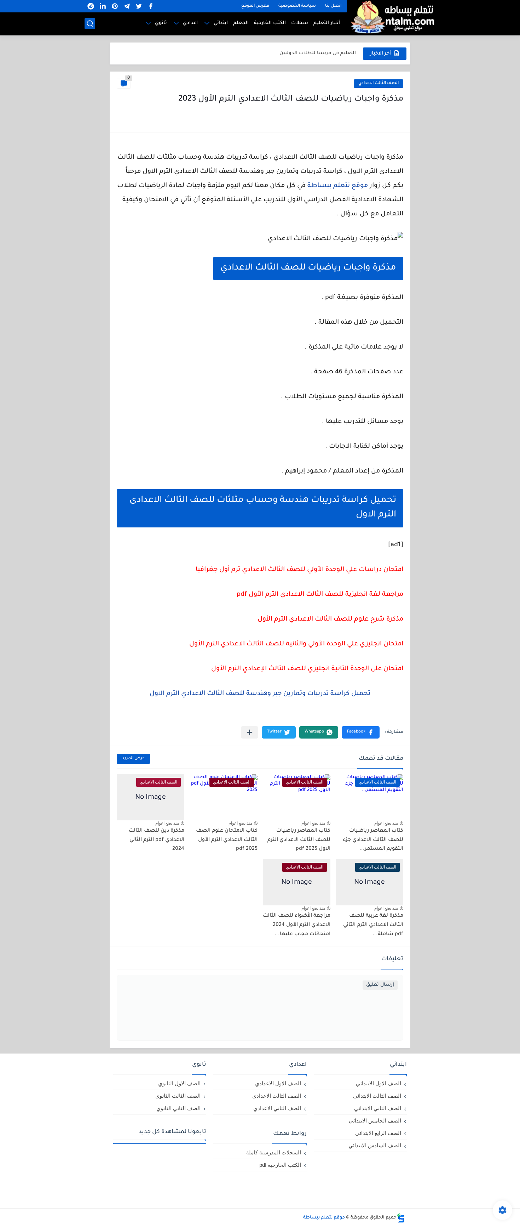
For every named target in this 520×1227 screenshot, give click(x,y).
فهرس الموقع (255, 6)
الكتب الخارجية (270, 23)
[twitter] (138, 6)
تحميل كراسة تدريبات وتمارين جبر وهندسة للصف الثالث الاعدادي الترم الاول (260, 693)
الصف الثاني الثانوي (178, 1108)
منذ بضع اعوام (386, 823)
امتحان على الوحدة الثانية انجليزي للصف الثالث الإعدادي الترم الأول (307, 669)
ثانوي (161, 23)
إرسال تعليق (380, 985)
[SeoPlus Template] (401, 1218)
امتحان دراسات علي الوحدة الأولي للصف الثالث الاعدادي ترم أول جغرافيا (299, 569)
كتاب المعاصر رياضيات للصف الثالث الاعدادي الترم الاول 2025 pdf (298, 840)
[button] (361, 732)
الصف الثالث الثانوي (178, 1096)
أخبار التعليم (326, 23)
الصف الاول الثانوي (179, 1083)
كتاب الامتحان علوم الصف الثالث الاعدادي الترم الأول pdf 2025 (227, 840)
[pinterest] (114, 6)
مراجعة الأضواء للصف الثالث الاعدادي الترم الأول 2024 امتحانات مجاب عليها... (296, 925)
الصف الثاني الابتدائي (377, 1108)
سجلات (299, 23)
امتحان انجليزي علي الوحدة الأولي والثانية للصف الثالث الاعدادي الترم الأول (296, 644)
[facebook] (150, 6)
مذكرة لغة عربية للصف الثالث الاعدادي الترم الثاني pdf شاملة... (373, 925)
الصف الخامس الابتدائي (375, 1121)
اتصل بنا (333, 6)
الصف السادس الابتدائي (374, 1145)
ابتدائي (221, 23)
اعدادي (190, 23)
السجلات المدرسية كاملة (273, 1152)
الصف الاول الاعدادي (278, 1083)
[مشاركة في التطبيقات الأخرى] (249, 732)
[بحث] (90, 23)
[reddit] (90, 6)
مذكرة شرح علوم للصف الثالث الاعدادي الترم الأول (330, 619)
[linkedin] (102, 6)
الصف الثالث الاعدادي (378, 83)
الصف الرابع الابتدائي (378, 1133)
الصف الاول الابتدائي (378, 1083)
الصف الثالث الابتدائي (377, 1096)
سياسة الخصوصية (297, 6)
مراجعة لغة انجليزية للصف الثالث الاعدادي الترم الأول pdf (320, 594)
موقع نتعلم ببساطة (337, 186)
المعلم (241, 23)
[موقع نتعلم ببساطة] (391, 17)
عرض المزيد (133, 758)
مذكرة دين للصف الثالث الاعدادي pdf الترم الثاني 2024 (156, 840)
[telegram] (126, 6)
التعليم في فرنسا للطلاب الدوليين (317, 53)
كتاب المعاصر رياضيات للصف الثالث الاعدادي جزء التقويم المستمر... (373, 840)
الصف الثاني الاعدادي (277, 1108)
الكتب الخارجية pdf (280, 1165)
